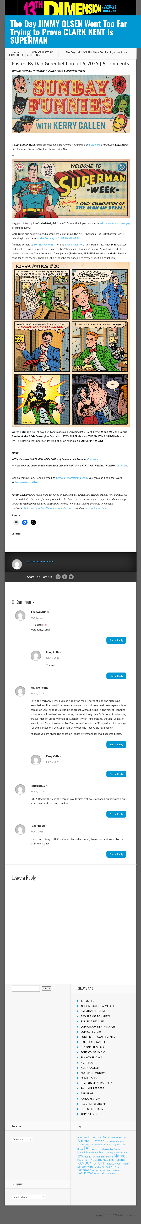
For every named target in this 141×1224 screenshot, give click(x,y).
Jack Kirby (89, 1156)
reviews (110, 1163)
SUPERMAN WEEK (44, 244)
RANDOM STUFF (90, 1098)
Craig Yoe (116, 1144)
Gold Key (109, 1152)
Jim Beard (100, 1157)
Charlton (107, 1144)
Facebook (64, 577)
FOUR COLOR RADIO (93, 1052)
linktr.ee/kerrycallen (26, 482)
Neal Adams (117, 1160)
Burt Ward (120, 1141)
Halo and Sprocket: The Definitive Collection (48, 508)
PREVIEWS (87, 1093)
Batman (84, 1140)
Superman (84, 1170)
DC (87, 1148)
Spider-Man (85, 1167)
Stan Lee (97, 1167)
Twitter (71, 577)
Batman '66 (101, 1141)
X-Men (112, 1173)
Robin (118, 1163)
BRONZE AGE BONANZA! (95, 1016)
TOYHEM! (115, 1170)
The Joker (105, 1170)
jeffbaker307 (39, 785)
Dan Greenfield (51, 63)
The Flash (96, 1170)
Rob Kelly (125, 1164)
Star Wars (115, 1167)
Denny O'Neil (97, 1149)
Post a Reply (116, 640)
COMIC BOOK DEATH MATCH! (98, 1026)
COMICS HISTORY (42, 52)
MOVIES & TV (89, 1078)
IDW (80, 1156)
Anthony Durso (96, 1137)
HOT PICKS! (87, 1062)
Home (15, 52)
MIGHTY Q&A (90, 1159)
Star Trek (106, 1167)
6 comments (115, 63)
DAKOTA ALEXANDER (93, 1042)
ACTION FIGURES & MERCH (97, 1006)
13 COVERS (87, 1001)
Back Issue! (116, 1137)
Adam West (83, 1137)
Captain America (84, 1144)
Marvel (120, 1156)
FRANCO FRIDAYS (91, 1057)
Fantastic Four (83, 1152)
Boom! (112, 1141)
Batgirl (124, 1137)
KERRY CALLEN (90, 1067)
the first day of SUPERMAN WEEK (60, 238)
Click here (94, 144)
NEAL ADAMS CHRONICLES (96, 1083)
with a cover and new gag (115, 223)
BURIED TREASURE (92, 1021)
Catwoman (97, 1144)
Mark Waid (109, 1157)
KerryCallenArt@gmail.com (72, 477)
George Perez (97, 1152)
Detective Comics (112, 1149)
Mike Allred (103, 1160)
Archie (106, 1137)
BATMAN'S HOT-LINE (93, 1011)
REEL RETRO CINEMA (93, 1103)
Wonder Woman (101, 1173)
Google (58, 577)
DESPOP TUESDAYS (92, 1047)
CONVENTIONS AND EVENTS (98, 1037)
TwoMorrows (85, 1173)
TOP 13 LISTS (89, 1114)
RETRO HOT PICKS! (92, 1109)
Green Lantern (120, 1152)
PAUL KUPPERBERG (92, 1088)
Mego (80, 1159)
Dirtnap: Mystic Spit (95, 508)
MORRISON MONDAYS (94, 1073)
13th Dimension (74, 244)
